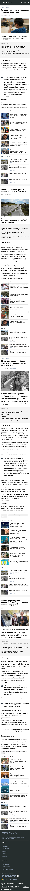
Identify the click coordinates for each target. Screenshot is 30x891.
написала (6, 694)
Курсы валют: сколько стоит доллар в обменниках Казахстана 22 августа (18, 180)
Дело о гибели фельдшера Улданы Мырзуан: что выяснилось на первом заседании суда (14, 419)
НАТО (15, 278)
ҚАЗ (25, 2)
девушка (4, 516)
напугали (13, 103)
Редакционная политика (7, 869)
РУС (28, 2)
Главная (2, 7)
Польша (20, 278)
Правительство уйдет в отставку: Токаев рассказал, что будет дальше (12, 652)
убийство (4, 515)
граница (10, 278)
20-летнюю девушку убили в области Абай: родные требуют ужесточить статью (18, 167)
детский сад (24, 107)
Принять (26, 886)
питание (17, 107)
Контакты (4, 867)
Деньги (3, 849)
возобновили (11, 510)
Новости (4, 844)
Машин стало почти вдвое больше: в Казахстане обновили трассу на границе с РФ (14, 229)
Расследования (5, 848)
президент (17, 751)
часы (3, 753)
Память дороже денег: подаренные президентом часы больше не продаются (19, 174)
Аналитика (4, 851)
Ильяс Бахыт (7, 607)
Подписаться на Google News (10, 879)
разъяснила (7, 92)
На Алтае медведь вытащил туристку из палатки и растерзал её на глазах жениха (14, 411)
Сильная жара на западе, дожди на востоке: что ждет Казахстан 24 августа (14, 50)
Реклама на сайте (6, 866)
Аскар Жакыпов (7, 15)
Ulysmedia (6, 368)
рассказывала (5, 717)
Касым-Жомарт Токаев (7, 751)
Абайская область (13, 515)
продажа (24, 751)
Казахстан (10, 107)
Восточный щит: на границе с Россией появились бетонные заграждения (18, 160)
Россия (4, 278)
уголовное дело (23, 515)
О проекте (4, 862)
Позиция (4, 853)
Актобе (4, 107)
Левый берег (5, 846)
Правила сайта (5, 864)
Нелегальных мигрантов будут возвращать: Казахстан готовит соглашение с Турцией (13, 47)
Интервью (4, 856)
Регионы (4, 854)
